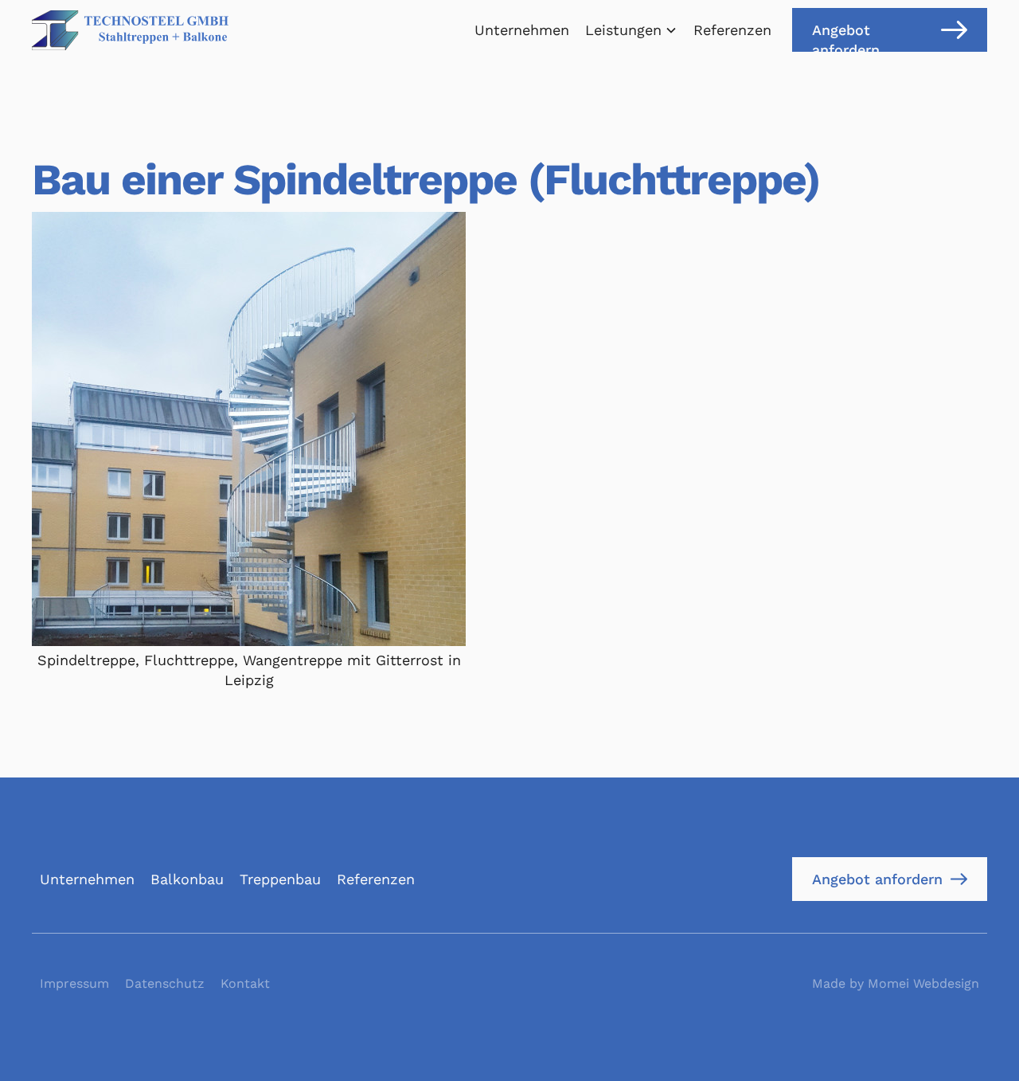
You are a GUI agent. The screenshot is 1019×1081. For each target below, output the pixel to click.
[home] (130, 30)
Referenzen (732, 30)
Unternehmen (521, 30)
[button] (631, 30)
